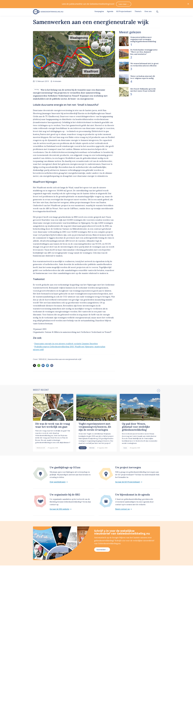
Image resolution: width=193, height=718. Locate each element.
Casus (125, 448)
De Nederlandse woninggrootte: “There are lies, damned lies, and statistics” (144, 52)
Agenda (110, 11)
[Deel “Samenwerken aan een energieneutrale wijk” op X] (34, 365)
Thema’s (138, 11)
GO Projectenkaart (124, 11)
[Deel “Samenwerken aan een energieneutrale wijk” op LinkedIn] (47, 365)
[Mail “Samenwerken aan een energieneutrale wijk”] (51, 365)
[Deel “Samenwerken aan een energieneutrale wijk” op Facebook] (43, 365)
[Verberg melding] (188, 4)
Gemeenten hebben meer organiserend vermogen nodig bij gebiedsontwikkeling (143, 39)
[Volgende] (158, 390)
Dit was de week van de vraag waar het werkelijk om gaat (52, 425)
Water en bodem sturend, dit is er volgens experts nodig (142, 77)
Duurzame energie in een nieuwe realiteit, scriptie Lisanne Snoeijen (66, 343)
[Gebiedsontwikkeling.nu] (62, 11)
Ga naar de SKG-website (59, 509)
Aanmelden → (102, 549)
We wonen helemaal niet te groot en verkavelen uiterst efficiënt (144, 64)
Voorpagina (99, 11)
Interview (91, 448)
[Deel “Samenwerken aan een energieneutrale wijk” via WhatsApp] (38, 365)
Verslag (36, 89)
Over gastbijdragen (58, 482)
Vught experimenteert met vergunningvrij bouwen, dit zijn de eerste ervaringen (95, 426)
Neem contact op (122, 509)
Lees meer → (124, 4)
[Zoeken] (157, 11)
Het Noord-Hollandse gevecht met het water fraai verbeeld (143, 90)
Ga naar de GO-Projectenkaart (127, 482)
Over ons (148, 11)
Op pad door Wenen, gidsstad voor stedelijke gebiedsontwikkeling (136, 426)
